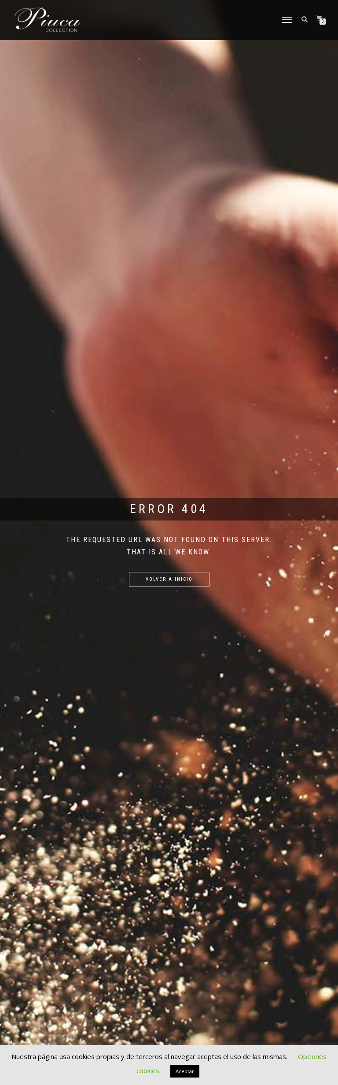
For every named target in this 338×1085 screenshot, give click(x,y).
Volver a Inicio (169, 579)
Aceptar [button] (185, 1071)
